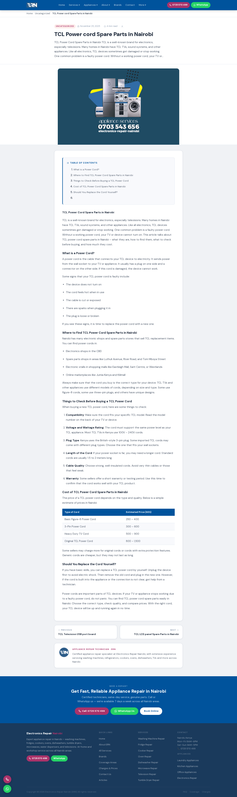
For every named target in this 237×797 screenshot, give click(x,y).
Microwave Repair (147, 768)
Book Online (151, 711)
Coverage (194, 791)
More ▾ (142, 4)
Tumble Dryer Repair (148, 780)
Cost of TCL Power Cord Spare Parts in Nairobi (99, 186)
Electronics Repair (187, 778)
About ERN (104, 744)
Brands (118, 4)
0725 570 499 (179, 4)
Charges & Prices (108, 768)
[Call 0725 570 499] (7, 779)
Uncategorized (65, 26)
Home (62, 4)
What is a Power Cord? (86, 169)
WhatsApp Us (126, 711)
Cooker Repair (146, 750)
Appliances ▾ (91, 4)
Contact (130, 4)
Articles (103, 780)
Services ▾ (74, 4)
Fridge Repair (145, 744)
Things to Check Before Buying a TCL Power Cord (101, 180)
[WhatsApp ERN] (7, 789)
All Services (105, 750)
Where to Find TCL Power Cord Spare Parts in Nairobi (103, 175)
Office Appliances (187, 772)
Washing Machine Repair (151, 738)
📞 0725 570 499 (186, 748)
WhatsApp (202, 4)
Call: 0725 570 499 (93, 711)
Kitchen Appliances (187, 766)
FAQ (185, 791)
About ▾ (105, 4)
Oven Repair (144, 756)
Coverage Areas (108, 762)
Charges (206, 791)
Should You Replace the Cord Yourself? (95, 192)
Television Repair (147, 774)
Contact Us (105, 774)
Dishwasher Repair (148, 762)
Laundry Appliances (188, 760)
